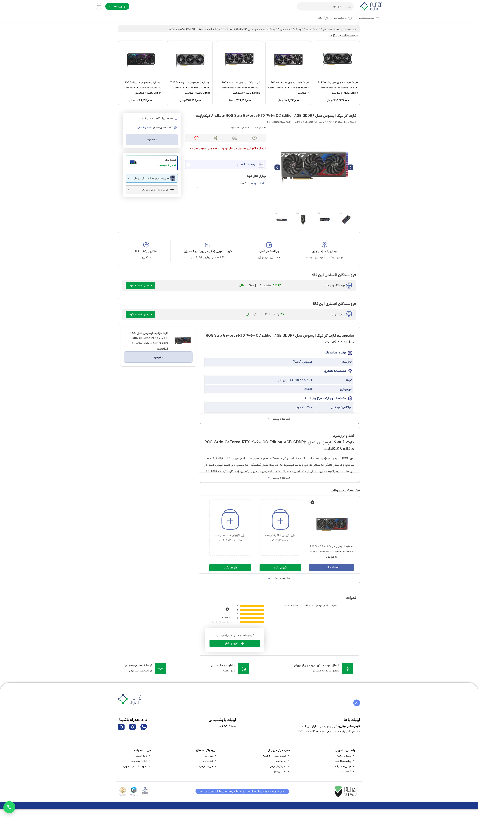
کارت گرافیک (312, 29)
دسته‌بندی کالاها (366, 18)
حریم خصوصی (206, 766)
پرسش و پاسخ (344, 755)
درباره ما (209, 755)
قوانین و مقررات (343, 766)
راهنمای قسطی (144, 127)
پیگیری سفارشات (343, 761)
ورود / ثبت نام (115, 6)
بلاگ (320, 18)
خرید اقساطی (340, 18)
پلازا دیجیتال (350, 29)
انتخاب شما (332, 567)
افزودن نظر (231, 643)
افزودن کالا (280, 568)
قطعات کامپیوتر (331, 29)
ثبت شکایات (345, 771)
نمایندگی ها (280, 761)
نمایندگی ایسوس (278, 766)
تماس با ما (208, 761)
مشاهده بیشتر (281, 419)
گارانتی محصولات (139, 761)
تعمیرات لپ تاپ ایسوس (135, 766)
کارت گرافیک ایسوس (291, 29)
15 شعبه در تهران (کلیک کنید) (208, 257)
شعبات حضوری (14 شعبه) (274, 755)
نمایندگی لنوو (280, 771)
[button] (152, 163)
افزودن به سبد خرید (140, 286)
